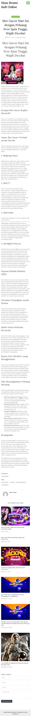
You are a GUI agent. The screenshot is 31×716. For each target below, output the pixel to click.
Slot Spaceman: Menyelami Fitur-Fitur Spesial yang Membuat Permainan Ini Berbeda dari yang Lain (15, 623)
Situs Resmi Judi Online (10, 712)
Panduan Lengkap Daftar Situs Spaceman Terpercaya (13, 568)
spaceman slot (15, 16)
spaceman (12, 482)
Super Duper (22, 37)
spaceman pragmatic (21, 482)
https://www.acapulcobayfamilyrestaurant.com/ (15, 221)
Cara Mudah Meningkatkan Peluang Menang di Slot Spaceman (14, 663)
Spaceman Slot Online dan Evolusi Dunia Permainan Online (12, 528)
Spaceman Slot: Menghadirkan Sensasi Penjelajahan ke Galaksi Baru (12, 595)
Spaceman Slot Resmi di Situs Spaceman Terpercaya (12, 538)
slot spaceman (5, 482)
